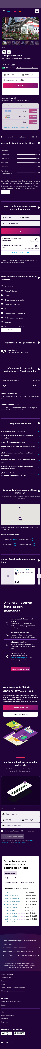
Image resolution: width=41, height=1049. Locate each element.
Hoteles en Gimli (9, 922)
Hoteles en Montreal (11, 896)
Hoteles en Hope (14, 967)
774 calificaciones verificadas (27, 68)
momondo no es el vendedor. (14, 948)
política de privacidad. (20, 842)
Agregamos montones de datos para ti (18, 951)
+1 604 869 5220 (8, 65)
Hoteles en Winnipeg (11, 919)
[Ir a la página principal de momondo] (14, 11)
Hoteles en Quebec (10, 904)
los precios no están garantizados (18, 941)
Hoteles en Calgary (10, 913)
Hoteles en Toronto (10, 893)
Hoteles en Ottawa (10, 907)
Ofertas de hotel (9, 963)
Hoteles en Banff (9, 910)
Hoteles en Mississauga (11, 916)
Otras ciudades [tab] (10, 873)
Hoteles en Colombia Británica (26, 965)
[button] (3, 11)
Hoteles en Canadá (9, 965)
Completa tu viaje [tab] (27, 883)
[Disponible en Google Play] (6, 1033)
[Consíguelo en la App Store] (19, 1033)
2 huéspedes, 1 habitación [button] (14, 80)
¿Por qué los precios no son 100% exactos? (19, 955)
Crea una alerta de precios (19, 658)
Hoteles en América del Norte (25, 963)
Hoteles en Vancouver (11, 898)
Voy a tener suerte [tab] (11, 883)
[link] (20, 669)
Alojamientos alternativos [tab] (14, 878)
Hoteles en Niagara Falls (12, 901)
